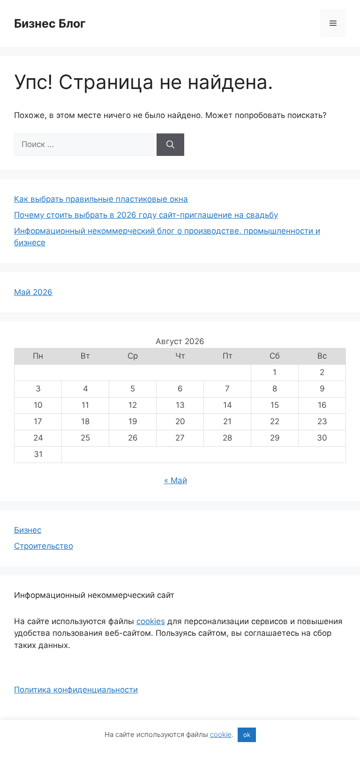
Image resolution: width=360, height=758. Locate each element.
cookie (221, 734)
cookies (150, 621)
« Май (175, 480)
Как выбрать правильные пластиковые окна (101, 199)
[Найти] (170, 144)
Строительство (43, 546)
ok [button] (246, 734)
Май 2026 (33, 292)
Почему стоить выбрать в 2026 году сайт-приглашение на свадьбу (146, 215)
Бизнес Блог (50, 23)
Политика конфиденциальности (76, 689)
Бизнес (27, 530)
